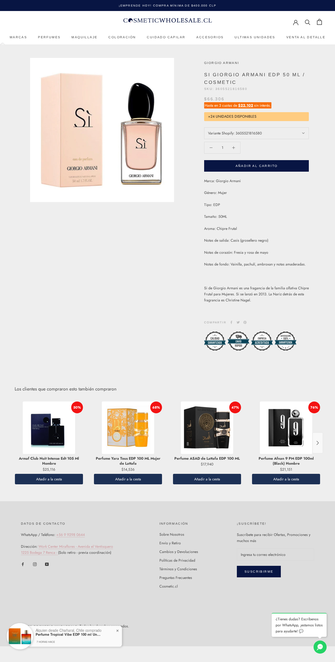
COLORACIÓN (122, 37)
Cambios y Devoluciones (178, 551)
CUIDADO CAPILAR (166, 37)
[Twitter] (238, 322)
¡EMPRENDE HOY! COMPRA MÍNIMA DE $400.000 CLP (167, 5)
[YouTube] (47, 564)
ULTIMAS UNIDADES (254, 37)
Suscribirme (258, 571)
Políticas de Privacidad (177, 560)
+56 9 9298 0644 (70, 534)
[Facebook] (231, 322)
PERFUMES (49, 37)
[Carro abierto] (319, 22)
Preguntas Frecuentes (175, 577)
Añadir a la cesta (49, 479)
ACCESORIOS (210, 37)
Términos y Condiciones (178, 569)
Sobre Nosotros (171, 534)
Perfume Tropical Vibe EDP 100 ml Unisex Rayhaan (68, 629)
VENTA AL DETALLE (305, 37)
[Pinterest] (245, 322)
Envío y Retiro (170, 543)
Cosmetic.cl (168, 586)
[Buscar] (307, 22)
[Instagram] (35, 564)
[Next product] (317, 442)
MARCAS (18, 37)
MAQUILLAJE (84, 37)
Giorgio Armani (221, 63)
